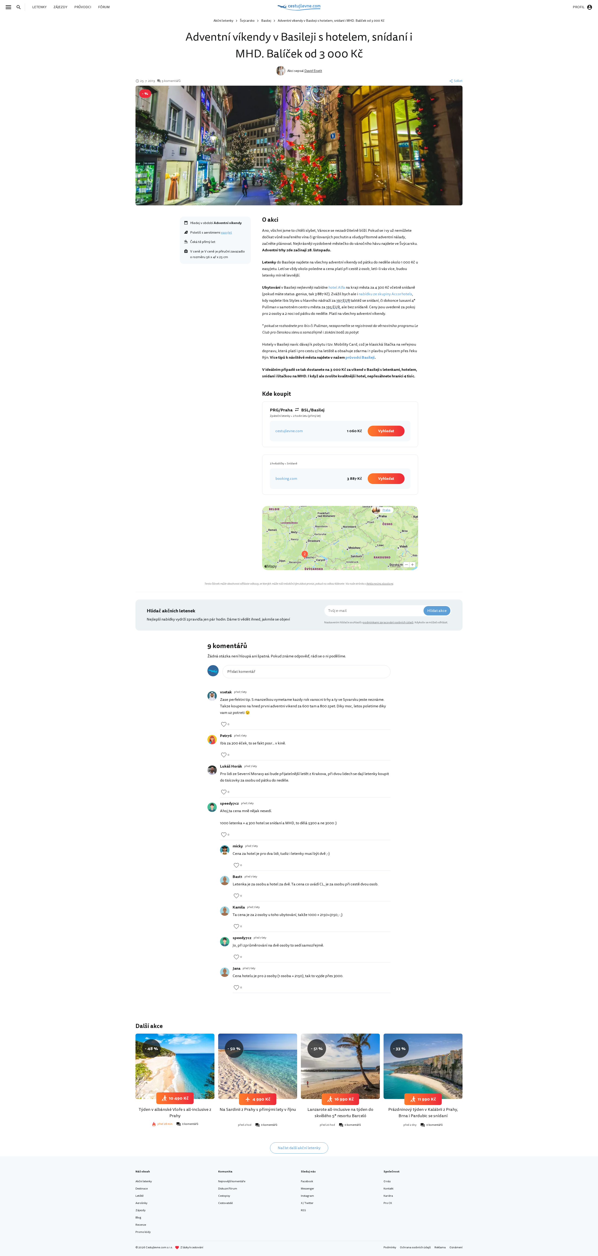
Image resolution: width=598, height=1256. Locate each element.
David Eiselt (313, 70)
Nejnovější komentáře (231, 1181)
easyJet (226, 232)
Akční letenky (223, 20)
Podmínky (390, 1247)
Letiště (139, 1196)
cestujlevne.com (289, 431)
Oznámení (456, 1247)
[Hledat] (20, 7)
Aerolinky (141, 1203)
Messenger (307, 1189)
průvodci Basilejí (360, 357)
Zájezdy (140, 1210)
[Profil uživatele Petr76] (212, 739)
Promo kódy (143, 1232)
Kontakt (388, 1189)
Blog (138, 1218)
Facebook (307, 1181)
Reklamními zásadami (380, 584)
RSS (303, 1210)
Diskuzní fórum (227, 1189)
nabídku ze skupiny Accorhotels (385, 294)
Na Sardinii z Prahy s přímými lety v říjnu (258, 1109)
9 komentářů (171, 81)
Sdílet (458, 81)
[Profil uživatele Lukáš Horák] (212, 770)
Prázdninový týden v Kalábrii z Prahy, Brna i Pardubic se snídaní (423, 1112)
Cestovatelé (225, 1203)
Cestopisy (224, 1196)
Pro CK (388, 1203)
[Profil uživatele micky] (224, 850)
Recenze (140, 1225)
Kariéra (388, 1196)
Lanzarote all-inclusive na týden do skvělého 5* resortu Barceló (340, 1112)
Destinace (141, 1189)
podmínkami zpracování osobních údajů (388, 622)
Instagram (307, 1196)
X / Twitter (307, 1203)
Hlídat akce (437, 611)
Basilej (266, 20)
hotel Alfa (336, 287)
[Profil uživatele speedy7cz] (212, 807)
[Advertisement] (215, 300)
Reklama (440, 1247)
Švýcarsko (247, 20)
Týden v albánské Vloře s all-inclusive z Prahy (175, 1112)
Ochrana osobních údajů (415, 1247)
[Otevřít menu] (10, 7)
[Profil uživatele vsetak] (212, 696)
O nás (387, 1181)
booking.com (286, 478)
